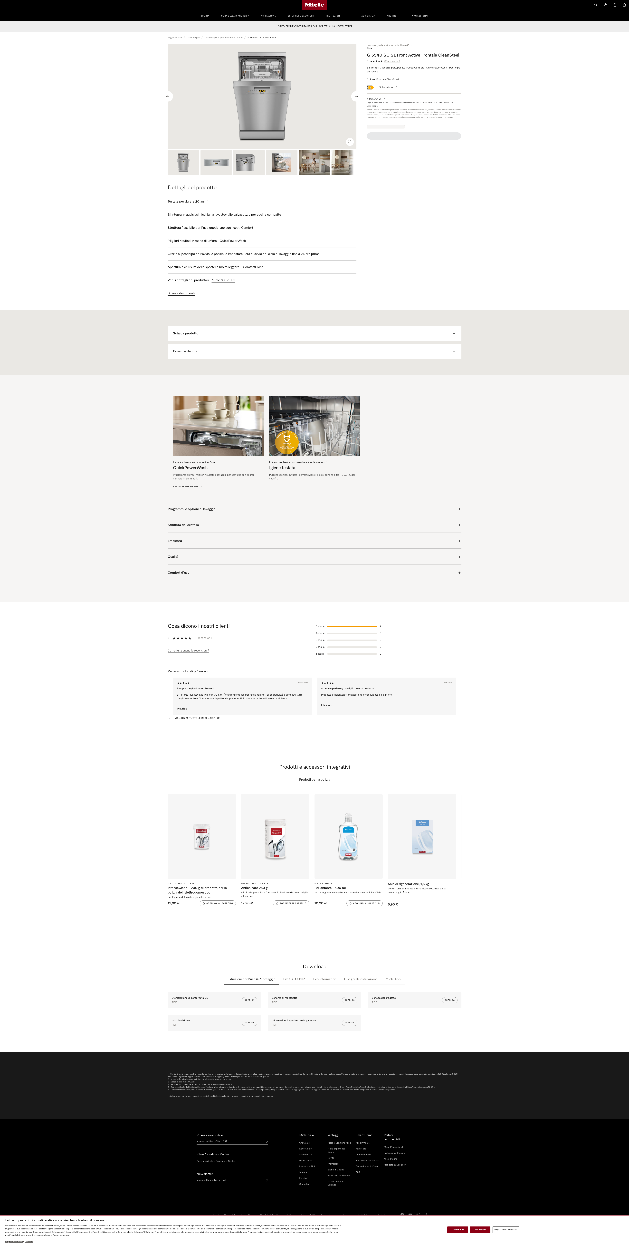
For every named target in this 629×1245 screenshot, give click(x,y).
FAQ (358, 1172)
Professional (420, 16)
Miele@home (363, 1143)
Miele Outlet (305, 1160)
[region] (262, 96)
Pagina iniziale (175, 38)
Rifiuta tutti (480, 1230)
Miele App (393, 979)
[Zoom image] (350, 142)
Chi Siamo (304, 1143)
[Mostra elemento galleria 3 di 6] (249, 163)
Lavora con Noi (307, 1166)
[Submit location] (267, 1142)
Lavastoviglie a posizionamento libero (224, 38)
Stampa (303, 1172)
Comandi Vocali (363, 1155)
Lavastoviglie (193, 38)
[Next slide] (356, 96)
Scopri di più (372, 106)
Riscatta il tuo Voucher (339, 1176)
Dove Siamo (305, 1149)
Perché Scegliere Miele (339, 1143)
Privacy (20, 1242)
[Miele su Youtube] (410, 1215)
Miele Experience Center (336, 1150)
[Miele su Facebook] (402, 1215)
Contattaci (304, 1184)
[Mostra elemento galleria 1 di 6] (183, 163)
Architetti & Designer (395, 1165)
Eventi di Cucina (335, 1170)
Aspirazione (268, 16)
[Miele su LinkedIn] (426, 1215)
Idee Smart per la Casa (367, 1160)
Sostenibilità (305, 1155)
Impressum (11, 1242)
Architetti (393, 16)
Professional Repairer (395, 1153)
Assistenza (368, 16)
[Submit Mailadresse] (267, 1180)
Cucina (204, 16)
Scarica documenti (181, 293)
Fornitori (303, 1178)
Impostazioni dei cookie (505, 1230)
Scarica (250, 1000)
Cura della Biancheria (235, 16)
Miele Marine (390, 1159)
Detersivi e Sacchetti (301, 16)
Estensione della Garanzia (335, 1183)
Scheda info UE (388, 87)
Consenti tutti (457, 1230)
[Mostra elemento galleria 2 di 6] (216, 163)
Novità (330, 1158)
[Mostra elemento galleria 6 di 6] (347, 163)
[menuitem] (206, 15)
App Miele (361, 1149)
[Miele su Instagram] (418, 1215)
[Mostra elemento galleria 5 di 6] (314, 163)
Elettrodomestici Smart (367, 1166)
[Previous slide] (167, 96)
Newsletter (205, 1174)
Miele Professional (393, 1147)
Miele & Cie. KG (223, 280)
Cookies (29, 1242)
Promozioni (333, 16)
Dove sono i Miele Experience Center (216, 1161)
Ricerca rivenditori (210, 1135)
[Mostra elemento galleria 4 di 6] (281, 163)
